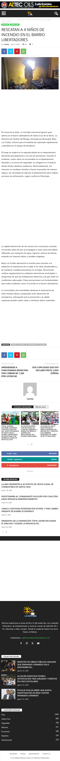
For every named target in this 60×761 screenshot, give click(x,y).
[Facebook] (4, 51)
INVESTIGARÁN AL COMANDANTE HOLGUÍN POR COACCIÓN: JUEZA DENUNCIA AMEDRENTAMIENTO (29, 497)
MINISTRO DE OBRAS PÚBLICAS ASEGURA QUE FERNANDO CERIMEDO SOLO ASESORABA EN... (36, 665)
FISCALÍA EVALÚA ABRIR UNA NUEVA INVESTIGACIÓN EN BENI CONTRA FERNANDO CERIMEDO (34, 693)
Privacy (23, 754)
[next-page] (31, 444)
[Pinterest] (17, 51)
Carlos (6, 44)
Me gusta (53, 453)
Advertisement (34, 754)
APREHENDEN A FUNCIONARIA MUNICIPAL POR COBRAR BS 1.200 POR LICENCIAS (14, 372)
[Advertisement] (30, 109)
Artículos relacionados (22, 407)
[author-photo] (30, 389)
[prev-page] (28, 444)
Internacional (6, 740)
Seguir (54, 459)
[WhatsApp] (23, 51)
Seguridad (5, 723)
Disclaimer (13, 754)
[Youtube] (38, 644)
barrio (14, 345)
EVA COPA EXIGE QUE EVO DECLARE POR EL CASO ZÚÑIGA (45, 370)
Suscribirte (52, 465)
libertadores (32, 345)
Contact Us (46, 754)
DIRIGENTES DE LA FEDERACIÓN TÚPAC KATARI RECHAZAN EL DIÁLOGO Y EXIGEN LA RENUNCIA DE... (28, 522)
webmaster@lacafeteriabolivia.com (36, 638)
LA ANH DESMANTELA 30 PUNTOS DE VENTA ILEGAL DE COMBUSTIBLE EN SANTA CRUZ (27, 485)
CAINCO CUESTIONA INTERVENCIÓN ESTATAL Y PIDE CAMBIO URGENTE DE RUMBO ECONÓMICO (29, 510)
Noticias (5, 25)
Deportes (5, 736)
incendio (22, 345)
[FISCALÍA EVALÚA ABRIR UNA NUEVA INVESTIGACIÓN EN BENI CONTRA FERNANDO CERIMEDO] (8, 694)
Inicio (3, 20)
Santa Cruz (11, 20)
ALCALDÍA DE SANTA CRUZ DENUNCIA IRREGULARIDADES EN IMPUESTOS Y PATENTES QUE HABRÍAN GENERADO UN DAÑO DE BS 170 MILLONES (49, 431)
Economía (5, 732)
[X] (10, 51)
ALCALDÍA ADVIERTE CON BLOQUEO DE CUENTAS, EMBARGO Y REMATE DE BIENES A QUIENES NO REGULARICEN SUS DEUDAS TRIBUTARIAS (29, 431)
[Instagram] (27, 644)
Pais (3, 715)
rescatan (42, 345)
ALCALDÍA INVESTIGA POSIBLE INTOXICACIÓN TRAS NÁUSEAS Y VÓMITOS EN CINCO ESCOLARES (37, 679)
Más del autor (40, 407)
